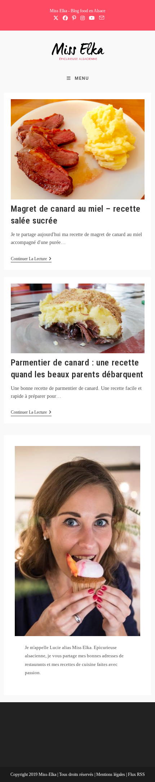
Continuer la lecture (31, 259)
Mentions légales (111, 774)
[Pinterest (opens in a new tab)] (74, 18)
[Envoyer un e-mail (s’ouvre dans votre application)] (100, 18)
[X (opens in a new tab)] (56, 18)
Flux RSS (136, 774)
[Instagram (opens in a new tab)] (82, 18)
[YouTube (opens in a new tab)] (92, 18)
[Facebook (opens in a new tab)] (65, 18)
